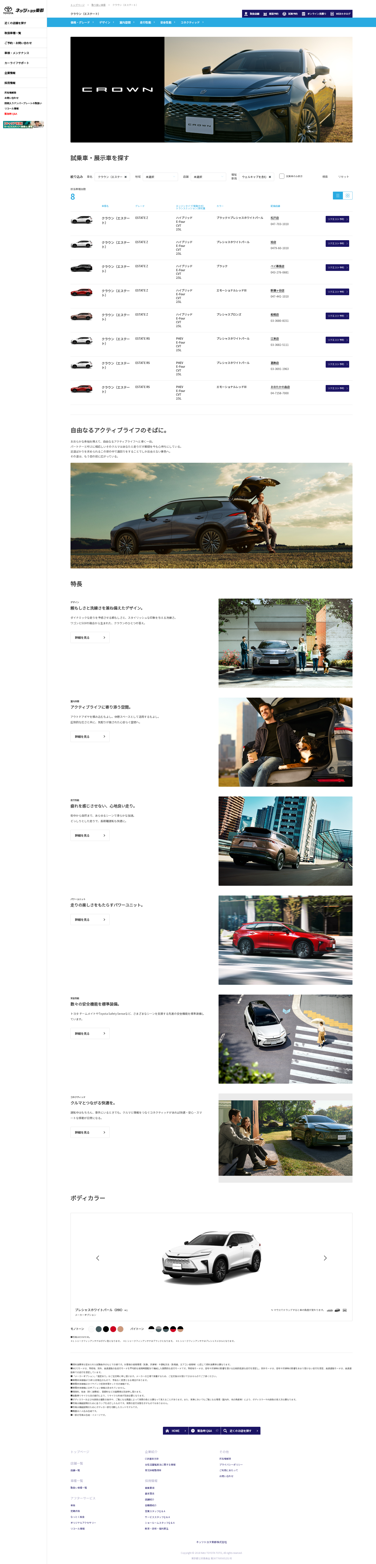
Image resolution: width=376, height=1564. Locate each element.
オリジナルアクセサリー (83, 1522)
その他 (224, 1451)
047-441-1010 (280, 296)
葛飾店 (275, 363)
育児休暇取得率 (153, 1470)
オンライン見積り (316, 13)
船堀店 (275, 314)
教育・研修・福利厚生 (156, 1528)
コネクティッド (190, 22)
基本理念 (149, 1493)
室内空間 (125, 22)
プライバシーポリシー (231, 1464)
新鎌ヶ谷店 (277, 290)
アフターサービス (83, 1498)
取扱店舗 (254, 13)
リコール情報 (77, 1528)
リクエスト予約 (336, 219)
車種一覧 (76, 1480)
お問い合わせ (226, 1476)
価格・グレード (80, 22)
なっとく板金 (77, 1516)
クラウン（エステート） (85, 14)
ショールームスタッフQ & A (159, 1522)
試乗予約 (293, 13)
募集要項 (149, 1487)
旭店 (273, 242)
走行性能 (145, 22)
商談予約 (273, 13)
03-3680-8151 (280, 321)
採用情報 (151, 1480)
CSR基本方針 (152, 1458)
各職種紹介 (151, 1505)
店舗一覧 (76, 1463)
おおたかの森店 (280, 387)
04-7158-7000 (280, 393)
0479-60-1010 (280, 248)
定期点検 (75, 1511)
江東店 (275, 338)
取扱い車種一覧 (78, 1487)
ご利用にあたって (228, 1470)
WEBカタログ (343, 13)
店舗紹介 (149, 1499)
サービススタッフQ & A (157, 1517)
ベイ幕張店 (277, 266)
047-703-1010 (280, 224)
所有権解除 (225, 1458)
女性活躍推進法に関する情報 (160, 1464)
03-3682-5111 (280, 345)
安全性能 (165, 22)
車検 (72, 1505)
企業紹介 (151, 1451)
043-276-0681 (280, 272)
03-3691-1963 (280, 369)
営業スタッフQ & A (155, 1511)
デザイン (104, 22)
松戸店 (275, 218)
